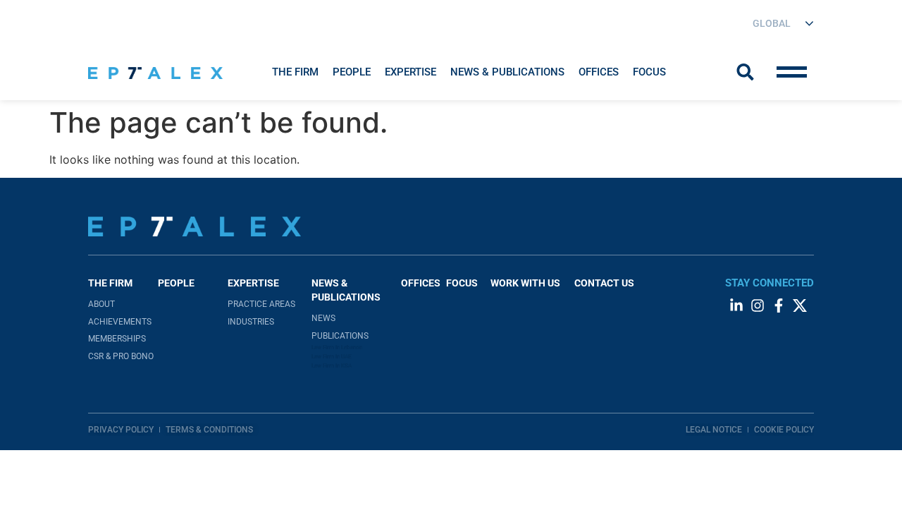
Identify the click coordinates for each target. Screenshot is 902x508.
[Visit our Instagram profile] (757, 305)
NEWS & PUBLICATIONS (507, 72)
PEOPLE (176, 283)
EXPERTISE (410, 72)
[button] (295, 72)
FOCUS (462, 283)
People (352, 72)
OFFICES (420, 283)
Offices (599, 72)
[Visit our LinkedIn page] (736, 305)
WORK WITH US (525, 283)
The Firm (295, 72)
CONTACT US (604, 283)
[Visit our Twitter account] (800, 305)
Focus (649, 72)
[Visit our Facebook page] (779, 305)
